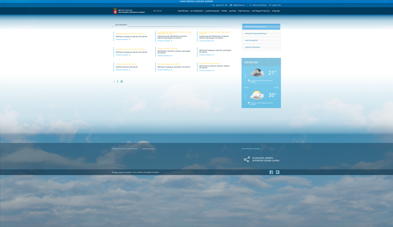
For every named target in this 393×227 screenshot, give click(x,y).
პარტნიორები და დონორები (125, 149)
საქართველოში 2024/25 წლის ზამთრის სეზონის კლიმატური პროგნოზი (214, 37)
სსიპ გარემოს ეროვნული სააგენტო (115, 11)
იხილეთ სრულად (148, 148)
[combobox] (262, 62)
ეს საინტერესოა (197, 11)
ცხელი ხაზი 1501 (222, 5)
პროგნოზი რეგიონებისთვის (256, 33)
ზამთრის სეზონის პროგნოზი (127, 67)
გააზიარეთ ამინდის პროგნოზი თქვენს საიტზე (265, 159)
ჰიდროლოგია (244, 11)
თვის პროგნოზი (251, 40)
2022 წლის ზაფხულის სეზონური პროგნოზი (173, 67)
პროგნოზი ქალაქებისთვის (255, 27)
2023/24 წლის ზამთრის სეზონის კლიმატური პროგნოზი (173, 52)
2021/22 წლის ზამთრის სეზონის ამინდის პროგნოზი (214, 67)
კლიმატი (232, 11)
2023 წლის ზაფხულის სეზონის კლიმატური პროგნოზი (215, 51)
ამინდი (224, 11)
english (159, 10)
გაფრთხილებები (212, 11)
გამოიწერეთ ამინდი (251, 149)
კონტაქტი (276, 11)
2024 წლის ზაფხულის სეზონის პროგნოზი (131, 52)
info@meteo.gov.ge (238, 5)
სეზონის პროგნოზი (252, 47)
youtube (278, 172)
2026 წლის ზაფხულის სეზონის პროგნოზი (131, 36)
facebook (271, 172)
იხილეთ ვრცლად (122, 39)
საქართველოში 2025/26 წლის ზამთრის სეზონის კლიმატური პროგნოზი (172, 37)
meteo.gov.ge (131, 11)
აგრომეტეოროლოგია (261, 11)
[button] (267, 62)
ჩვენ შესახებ (183, 11)
